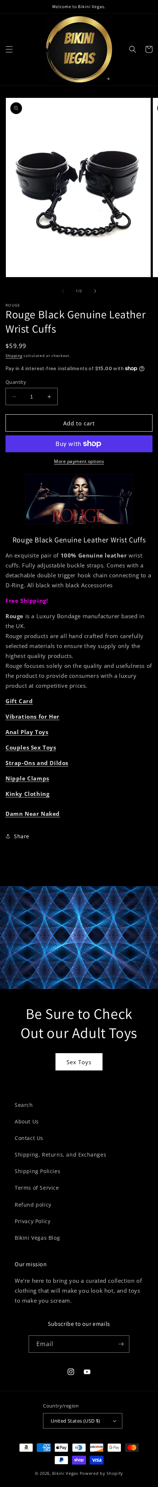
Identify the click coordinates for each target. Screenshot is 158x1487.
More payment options (79, 461)
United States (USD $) (75, 1420)
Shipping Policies (37, 1171)
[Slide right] (95, 291)
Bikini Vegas (65, 1473)
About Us (27, 1121)
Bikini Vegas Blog (37, 1237)
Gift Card (19, 701)
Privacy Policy (32, 1221)
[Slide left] (63, 291)
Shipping (14, 355)
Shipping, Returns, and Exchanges (60, 1154)
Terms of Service (37, 1187)
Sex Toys (79, 1062)
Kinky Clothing (27, 793)
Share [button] (21, 836)
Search (24, 1104)
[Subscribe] (121, 1344)
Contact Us (29, 1137)
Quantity (16, 382)
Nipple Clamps (27, 778)
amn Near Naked (35, 813)
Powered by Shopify (101, 1473)
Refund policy (33, 1204)
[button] (9, 49)
